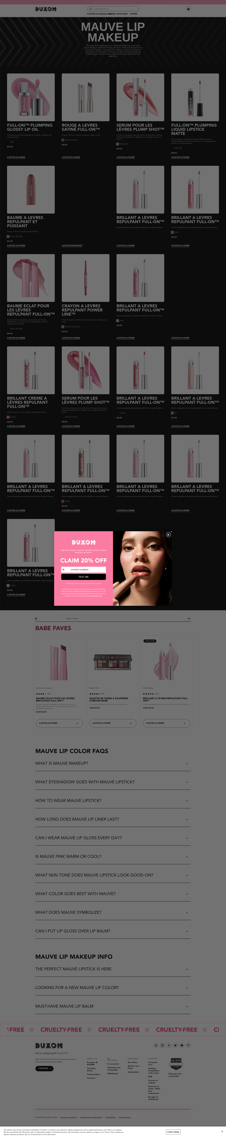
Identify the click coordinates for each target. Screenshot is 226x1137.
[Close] (222, 1131)
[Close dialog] (168, 535)
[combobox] (65, 570)
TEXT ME (84, 577)
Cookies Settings (173, 1132)
